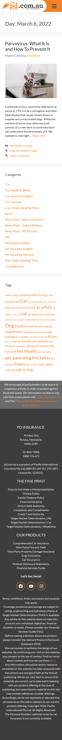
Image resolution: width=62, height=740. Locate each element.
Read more (38, 135)
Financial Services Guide (31, 568)
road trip (10, 370)
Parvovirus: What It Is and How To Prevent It (27, 46)
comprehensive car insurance (40, 319)
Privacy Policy (31, 493)
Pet (7, 237)
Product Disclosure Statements (31, 563)
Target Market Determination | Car (31, 522)
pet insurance (44, 351)
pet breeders (21, 346)
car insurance (24, 307)
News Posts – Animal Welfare (23, 225)
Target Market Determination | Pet (31, 518)
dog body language (43, 326)
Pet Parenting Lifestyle (19, 254)
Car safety (43, 307)
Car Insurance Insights (19, 196)
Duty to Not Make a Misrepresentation (31, 489)
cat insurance (18, 320)
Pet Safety (41, 357)
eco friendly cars (24, 336)
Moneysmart (51, 396)
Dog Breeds (14, 331)
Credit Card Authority (31, 514)
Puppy (33, 150)
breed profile (28, 295)
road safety (45, 364)
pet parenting (18, 357)
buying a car (45, 295)
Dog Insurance (39, 332)
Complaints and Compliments (31, 510)
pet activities (41, 341)
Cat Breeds (49, 314)
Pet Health (22, 150)
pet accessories (22, 341)
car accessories (35, 302)
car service (15, 314)
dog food (28, 332)
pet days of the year (38, 345)
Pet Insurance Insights (19, 249)
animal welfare (12, 295)
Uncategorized (14, 266)
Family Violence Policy (31, 497)
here (52, 660)
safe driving (24, 370)
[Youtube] (31, 586)
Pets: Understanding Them (22, 260)
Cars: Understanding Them (22, 208)
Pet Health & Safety (21, 145)
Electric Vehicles (40, 337)
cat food (9, 319)
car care (48, 301)
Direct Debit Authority (31, 505)
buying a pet (12, 301)
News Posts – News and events (24, 219)
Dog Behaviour (24, 326)
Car (7, 184)
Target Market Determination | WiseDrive (31, 526)
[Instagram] (41, 586)
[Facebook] (20, 586)
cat (23, 313)
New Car (8, 341)
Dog (12, 150)
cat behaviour (35, 314)
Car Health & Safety (17, 190)
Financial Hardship (31, 501)
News (8, 214)
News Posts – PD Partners (21, 231)
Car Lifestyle (13, 202)
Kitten (52, 336)
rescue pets (31, 364)
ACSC (39, 396)
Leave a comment (20, 155)
